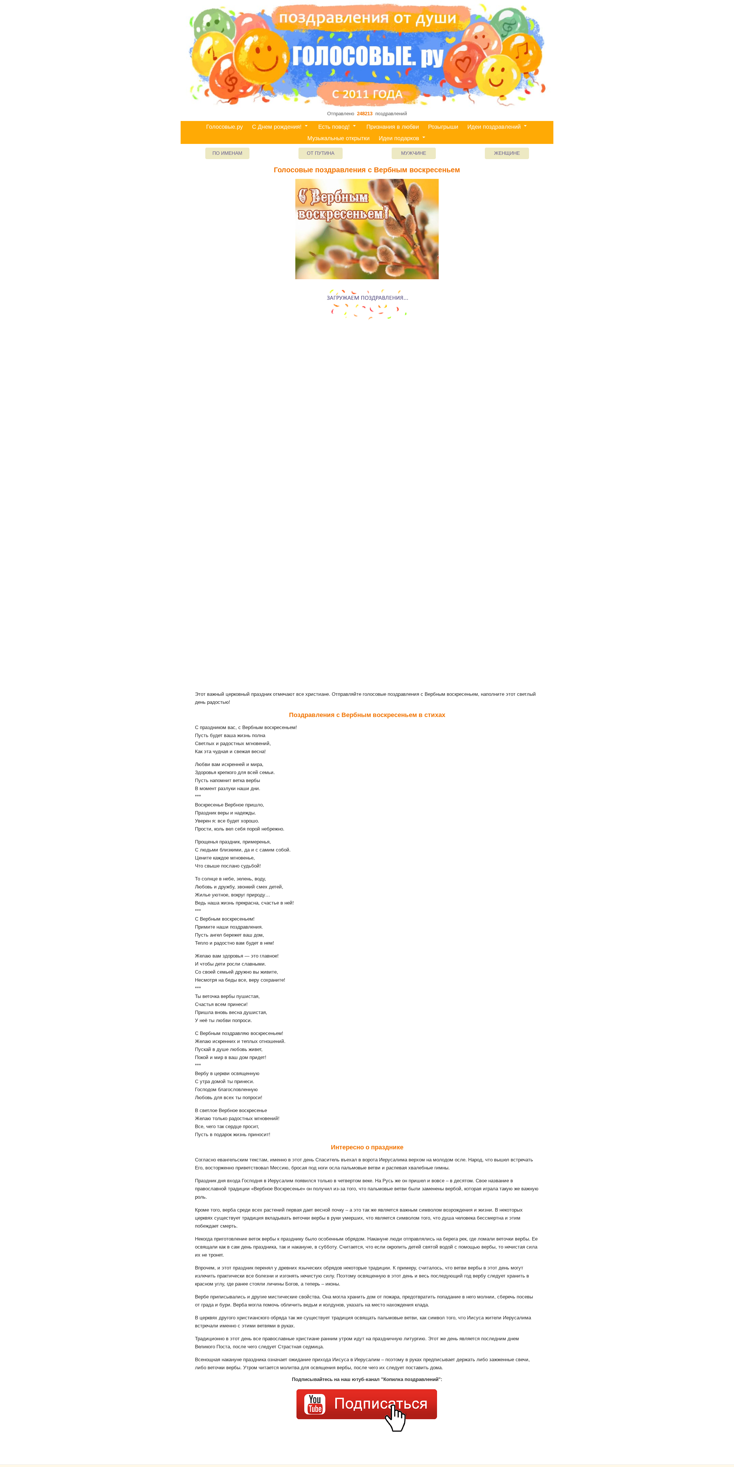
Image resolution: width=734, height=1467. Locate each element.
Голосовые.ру (224, 127)
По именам (227, 153)
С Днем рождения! (277, 127)
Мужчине (413, 153)
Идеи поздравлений (494, 127)
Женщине (507, 153)
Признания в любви (392, 127)
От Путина (320, 153)
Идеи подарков (399, 138)
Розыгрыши (443, 127)
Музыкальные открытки (338, 138)
